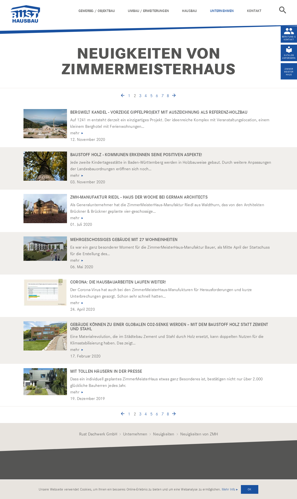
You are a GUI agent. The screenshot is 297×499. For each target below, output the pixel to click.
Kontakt (254, 11)
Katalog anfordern (288, 56)
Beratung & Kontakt (289, 38)
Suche (282, 10)
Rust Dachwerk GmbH (98, 434)
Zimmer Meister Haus (289, 72)
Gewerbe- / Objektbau (96, 11)
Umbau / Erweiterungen (148, 11)
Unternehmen (222, 11)
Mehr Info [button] (228, 489)
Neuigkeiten (163, 434)
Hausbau (189, 11)
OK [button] (249, 489)
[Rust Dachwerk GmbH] (43, 13)
